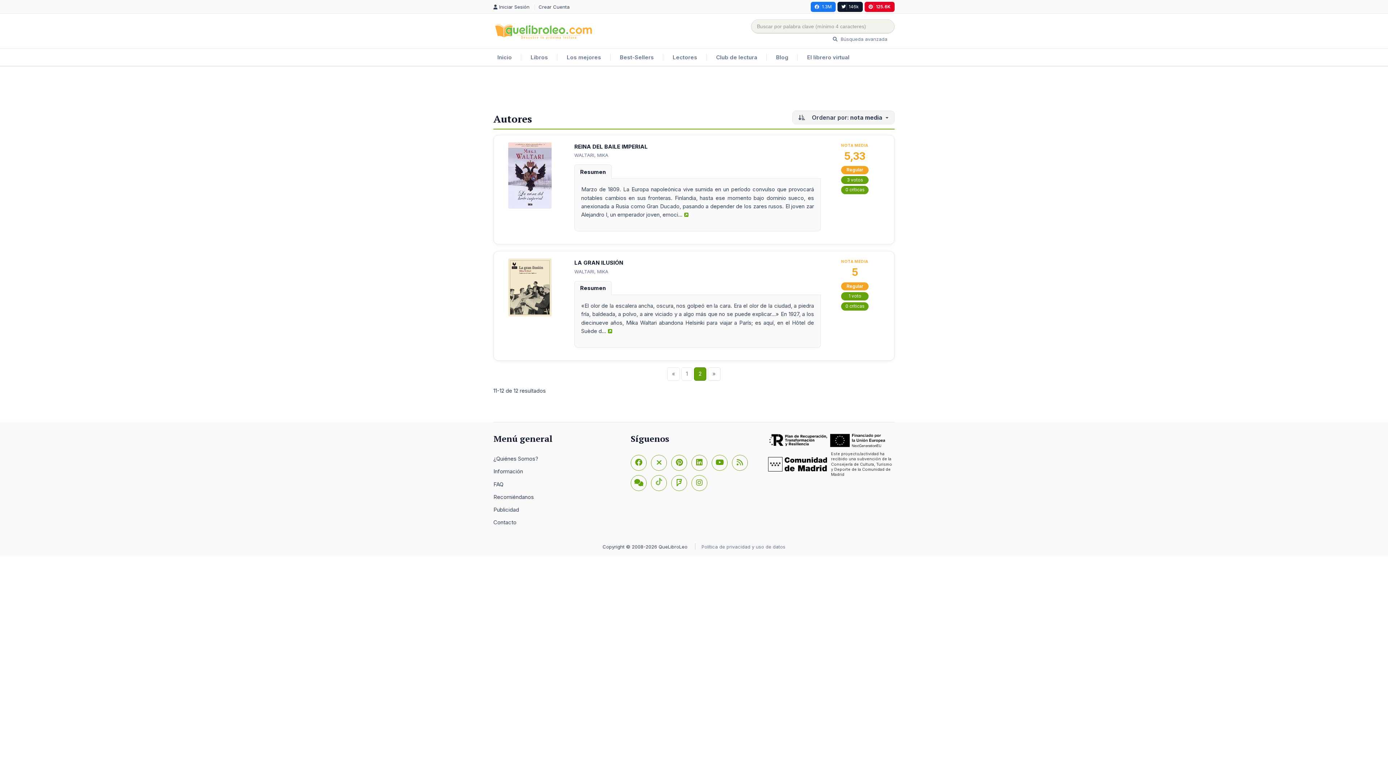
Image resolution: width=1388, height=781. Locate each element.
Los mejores (584, 57)
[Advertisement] (694, 90)
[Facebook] (639, 463)
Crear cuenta (554, 7)
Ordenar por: (846, 117)
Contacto (505, 522)
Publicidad (506, 509)
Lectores (685, 57)
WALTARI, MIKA (591, 155)
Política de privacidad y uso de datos (743, 547)
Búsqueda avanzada (863, 39)
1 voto (855, 296)
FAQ (498, 484)
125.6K (883, 6)
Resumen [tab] (593, 171)
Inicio (504, 57)
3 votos (855, 180)
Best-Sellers (637, 57)
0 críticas (855, 189)
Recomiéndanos (513, 497)
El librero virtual (828, 57)
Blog (782, 57)
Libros (539, 57)
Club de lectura (736, 57)
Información (508, 471)
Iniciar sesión (515, 7)
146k (854, 6)
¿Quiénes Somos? (515, 458)
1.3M (827, 6)
